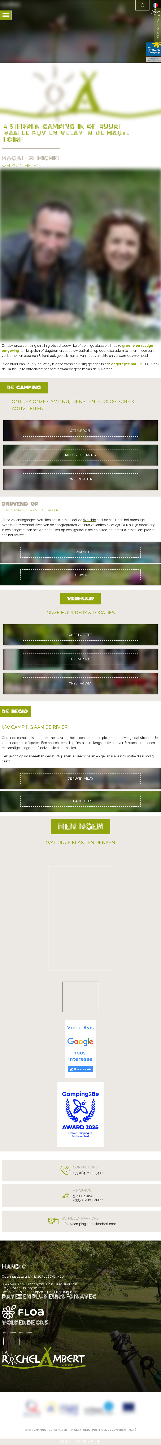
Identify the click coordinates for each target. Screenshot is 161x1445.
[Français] (155, 7)
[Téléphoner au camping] (142, 5)
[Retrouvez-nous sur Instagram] (25, 1338)
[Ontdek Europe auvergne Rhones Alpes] (62, 1408)
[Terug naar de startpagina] (10, 4)
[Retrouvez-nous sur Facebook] (9, 1338)
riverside (89, 520)
